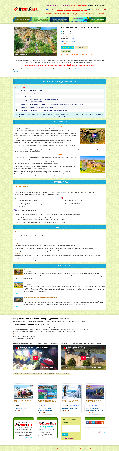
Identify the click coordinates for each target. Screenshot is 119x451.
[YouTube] (96, 9)
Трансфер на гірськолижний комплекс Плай (22, 401)
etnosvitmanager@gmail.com (49, 427)
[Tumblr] (100, 9)
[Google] (94, 9)
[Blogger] (105, 9)
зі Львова (47, 401)
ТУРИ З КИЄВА (64, 448)
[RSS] (92, 9)
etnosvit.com (29, 437)
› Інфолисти (76, 10)
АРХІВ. (70, 31)
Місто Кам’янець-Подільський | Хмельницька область (41, 297)
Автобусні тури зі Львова (62, 373)
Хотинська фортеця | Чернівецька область (37, 283)
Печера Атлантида (30, 270)
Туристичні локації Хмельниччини (22, 373)
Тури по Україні (56, 448)
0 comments (17, 293)
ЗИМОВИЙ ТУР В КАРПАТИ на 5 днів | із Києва (70, 401)
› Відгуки (84, 10)
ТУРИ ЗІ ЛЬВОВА (74, 448)
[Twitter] (103, 9)
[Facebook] (98, 9)
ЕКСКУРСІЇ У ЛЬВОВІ (100, 448)
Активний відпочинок (49, 373)
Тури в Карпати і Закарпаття (87, 448)
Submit (65, 434)
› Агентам (60, 10)
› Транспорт (67, 10)
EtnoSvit (103, 432)
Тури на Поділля (37, 373)
